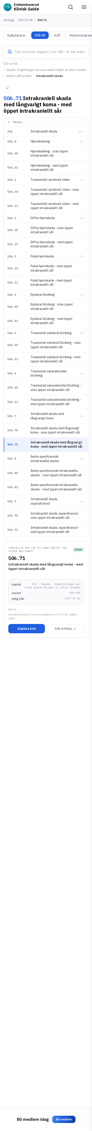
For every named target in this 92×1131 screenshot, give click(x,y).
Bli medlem (64, 1119)
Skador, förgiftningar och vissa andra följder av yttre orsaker (46, 70)
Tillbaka (17, 122)
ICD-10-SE (26, 20)
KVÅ (57, 35)
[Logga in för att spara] (8, 87)
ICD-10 (40, 35)
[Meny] (83, 7)
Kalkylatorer (16, 35)
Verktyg (9, 20)
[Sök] (70, 7)
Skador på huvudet (18, 76)
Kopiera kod (27, 629)
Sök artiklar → (65, 629)
